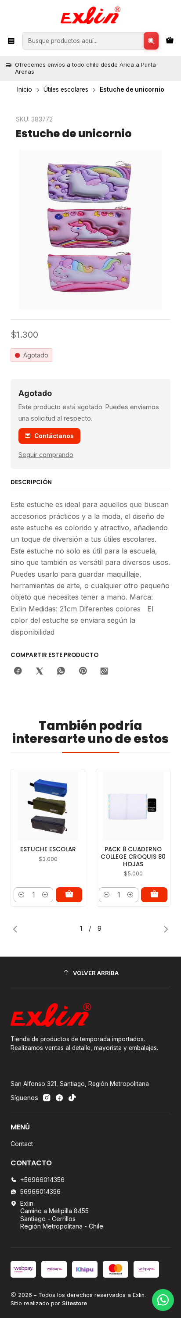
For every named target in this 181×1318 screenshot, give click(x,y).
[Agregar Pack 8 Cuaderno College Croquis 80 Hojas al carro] (154, 894)
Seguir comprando (45, 455)
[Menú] (11, 41)
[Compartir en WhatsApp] (61, 671)
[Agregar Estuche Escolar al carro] (69, 894)
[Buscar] (151, 41)
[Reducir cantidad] (21, 895)
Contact (22, 1143)
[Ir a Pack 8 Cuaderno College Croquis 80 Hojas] (133, 806)
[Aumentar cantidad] (45, 895)
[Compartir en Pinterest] (82, 671)
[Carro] (170, 41)
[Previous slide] (17, 929)
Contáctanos (54, 435)
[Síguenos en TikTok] (72, 1097)
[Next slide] (163, 929)
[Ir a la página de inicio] (90, 15)
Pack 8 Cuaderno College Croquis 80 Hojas (133, 857)
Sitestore (74, 1303)
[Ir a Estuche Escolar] (48, 806)
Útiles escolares (65, 90)
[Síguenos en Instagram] (46, 1097)
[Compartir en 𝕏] (39, 671)
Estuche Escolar (48, 850)
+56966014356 (42, 1179)
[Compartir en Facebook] (18, 671)
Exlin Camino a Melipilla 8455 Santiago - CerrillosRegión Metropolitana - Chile (61, 1215)
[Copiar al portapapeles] (104, 671)
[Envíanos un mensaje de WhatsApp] (163, 1300)
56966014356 (40, 1191)
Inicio (24, 90)
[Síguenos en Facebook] (59, 1097)
